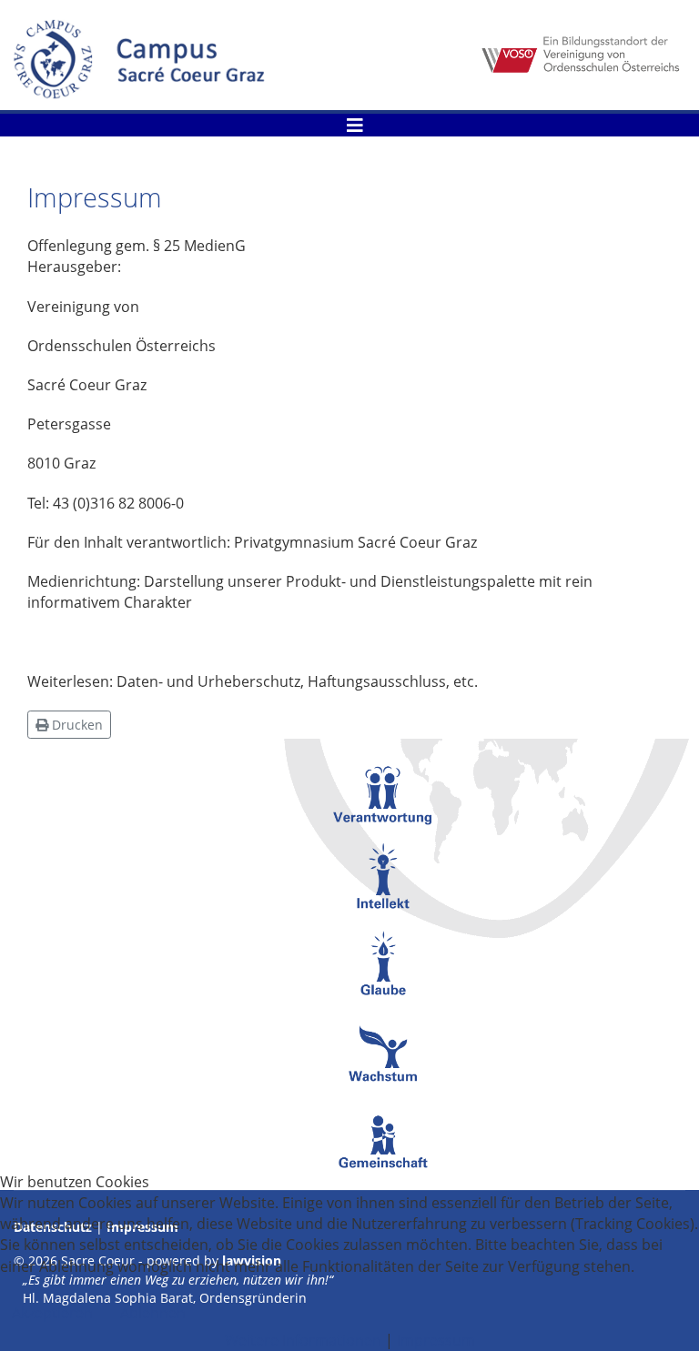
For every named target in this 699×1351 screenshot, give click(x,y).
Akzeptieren (52, 1313)
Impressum (436, 1340)
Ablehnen (153, 1313)
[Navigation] (355, 125)
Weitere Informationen (303, 1340)
